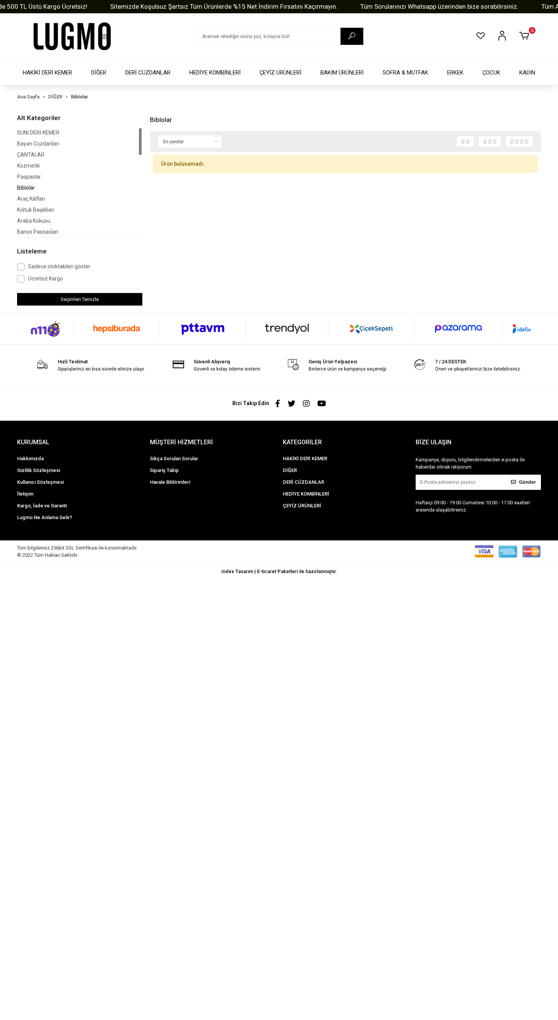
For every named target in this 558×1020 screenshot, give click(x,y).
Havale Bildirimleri (170, 482)
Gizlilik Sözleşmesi (38, 470)
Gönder (527, 482)
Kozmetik (28, 166)
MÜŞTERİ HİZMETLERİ (181, 442)
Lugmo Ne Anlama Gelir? (44, 517)
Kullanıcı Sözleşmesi (40, 482)
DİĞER (98, 72)
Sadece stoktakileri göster (59, 266)
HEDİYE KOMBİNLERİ (215, 72)
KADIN (527, 72)
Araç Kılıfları (31, 199)
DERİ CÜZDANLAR (147, 72)
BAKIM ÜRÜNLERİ (342, 72)
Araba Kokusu (33, 221)
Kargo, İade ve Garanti (42, 505)
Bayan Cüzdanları (38, 144)
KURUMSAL (33, 442)
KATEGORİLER (302, 442)
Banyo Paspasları (37, 232)
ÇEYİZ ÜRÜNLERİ (280, 72)
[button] (525, 36)
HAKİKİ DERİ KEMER (47, 72)
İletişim (25, 494)
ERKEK (455, 72)
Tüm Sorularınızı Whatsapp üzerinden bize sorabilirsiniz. (439, 6)
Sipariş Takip (164, 470)
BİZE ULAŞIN (433, 442)
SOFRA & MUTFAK (405, 72)
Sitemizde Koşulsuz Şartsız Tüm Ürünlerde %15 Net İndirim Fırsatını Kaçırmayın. (223, 6)
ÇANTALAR (30, 155)
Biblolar (26, 188)
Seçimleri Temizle (80, 299)
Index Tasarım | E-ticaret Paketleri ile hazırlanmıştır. (279, 571)
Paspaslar (29, 177)
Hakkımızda (30, 458)
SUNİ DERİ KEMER (38, 133)
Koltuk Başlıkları (35, 210)
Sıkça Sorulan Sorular (174, 458)
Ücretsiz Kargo (45, 279)
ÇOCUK (491, 72)
